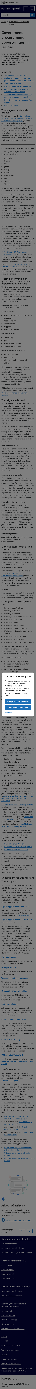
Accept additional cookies (18, 701)
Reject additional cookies (18, 707)
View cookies (10, 712)
